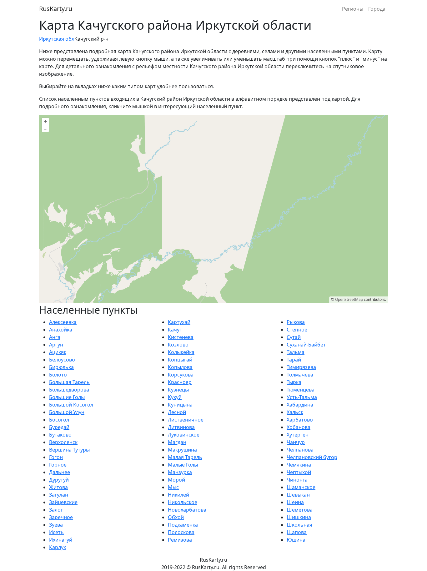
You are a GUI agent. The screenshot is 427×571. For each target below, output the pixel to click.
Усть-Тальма (302, 397)
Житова (58, 487)
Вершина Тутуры (69, 449)
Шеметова (300, 509)
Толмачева (300, 374)
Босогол (59, 419)
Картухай (179, 322)
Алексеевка (63, 322)
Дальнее (59, 472)
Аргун (56, 344)
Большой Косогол (71, 404)
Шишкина (299, 517)
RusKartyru (55, 8)
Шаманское (301, 487)
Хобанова (298, 427)
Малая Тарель (185, 457)
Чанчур (296, 442)
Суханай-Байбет (306, 344)
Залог (56, 509)
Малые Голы (183, 464)
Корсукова (180, 374)
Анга (54, 337)
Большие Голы (67, 397)
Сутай (294, 337)
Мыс (173, 487)
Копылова (180, 367)
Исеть (56, 532)
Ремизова (180, 539)
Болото (58, 374)
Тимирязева (301, 367)
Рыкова (296, 322)
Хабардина (300, 404)
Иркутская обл (56, 38)
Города (376, 8)
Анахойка (60, 329)
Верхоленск (63, 442)
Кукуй (175, 397)
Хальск (295, 412)
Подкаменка (183, 524)
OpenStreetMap (349, 299)
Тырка (294, 382)
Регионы (352, 8)
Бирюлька (61, 367)
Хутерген (298, 434)
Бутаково (60, 434)
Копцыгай (180, 359)
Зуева (56, 524)
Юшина (296, 539)
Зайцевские (63, 502)
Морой (176, 479)
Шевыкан (298, 494)
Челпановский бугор (312, 457)
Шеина (295, 502)
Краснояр (180, 382)
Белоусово (62, 359)
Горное (58, 464)
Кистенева (180, 337)
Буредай (59, 427)
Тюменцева (300, 389)
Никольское (182, 502)
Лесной (177, 412)
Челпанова (300, 449)
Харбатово (300, 419)
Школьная (299, 524)
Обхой (176, 517)
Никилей (178, 494)
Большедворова (69, 389)
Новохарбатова (187, 509)
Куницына (180, 404)
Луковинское (183, 434)
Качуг (175, 329)
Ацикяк (57, 352)
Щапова (297, 532)
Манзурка (180, 472)
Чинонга (297, 479)
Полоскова (181, 532)
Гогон (56, 457)
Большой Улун (66, 412)
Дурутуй (59, 479)
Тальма (295, 352)
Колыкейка (181, 352)
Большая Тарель (69, 382)
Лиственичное (185, 419)
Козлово (178, 344)
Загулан (58, 494)
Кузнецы (178, 389)
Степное (297, 329)
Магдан (177, 442)
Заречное (61, 517)
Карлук (57, 547)
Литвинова (181, 427)
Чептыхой (299, 472)
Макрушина (182, 449)
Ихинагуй (60, 539)
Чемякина (299, 464)
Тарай (294, 359)
